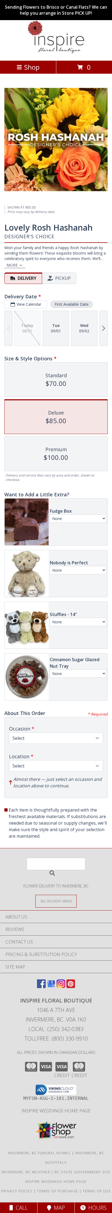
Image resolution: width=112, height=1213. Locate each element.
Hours (96, 1207)
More (12, 265)
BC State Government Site (82, 1171)
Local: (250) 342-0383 (56, 1029)
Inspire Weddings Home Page (56, 1110)
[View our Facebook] (41, 986)
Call (20, 1207)
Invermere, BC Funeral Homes (39, 1152)
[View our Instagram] (61, 986)
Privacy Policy (16, 1191)
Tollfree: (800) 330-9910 (56, 1038)
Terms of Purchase (57, 1191)
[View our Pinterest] (70, 986)
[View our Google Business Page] (51, 986)
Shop (31, 67)
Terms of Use (97, 1191)
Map (58, 1207)
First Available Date (72, 304)
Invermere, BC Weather (26, 1171)
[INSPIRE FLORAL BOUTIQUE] (56, 52)
